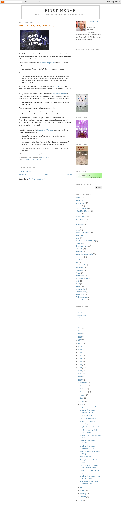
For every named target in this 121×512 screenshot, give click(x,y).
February (83, 494)
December (84, 383)
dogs (77, 262)
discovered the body (60, 94)
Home (46, 175)
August (83, 395)
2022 (80, 340)
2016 (80, 358)
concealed (56, 86)
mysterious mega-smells (84, 254)
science (78, 206)
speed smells (80, 289)
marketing (79, 200)
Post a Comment (25, 171)
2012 (80, 371)
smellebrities (80, 219)
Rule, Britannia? (85, 457)
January (83, 497)
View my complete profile (86, 43)
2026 (80, 328)
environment (80, 235)
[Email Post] (49, 157)
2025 (80, 331)
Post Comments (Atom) (37, 179)
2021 (80, 343)
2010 (80, 377)
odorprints (79, 249)
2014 (80, 365)
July (82, 398)
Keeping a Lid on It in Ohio (89, 407)
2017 (80, 355)
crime (28, 159)
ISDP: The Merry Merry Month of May (36, 25)
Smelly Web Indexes (83, 233)
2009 (80, 380)
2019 (80, 349)
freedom (78, 286)
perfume (78, 214)
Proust (78, 273)
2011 (80, 374)
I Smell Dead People (39, 159)
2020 (80, 346)
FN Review (79, 270)
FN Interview (80, 294)
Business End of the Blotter (85, 241)
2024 (80, 334)
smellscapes (80, 203)
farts (77, 238)
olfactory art (80, 224)
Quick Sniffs (80, 259)
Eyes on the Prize (86, 415)
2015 (80, 361)
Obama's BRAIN (81, 300)
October (83, 389)
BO (77, 227)
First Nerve (60, 10)
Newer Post (23, 175)
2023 (80, 337)
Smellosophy (80, 318)
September (84, 392)
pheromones (80, 275)
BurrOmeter (80, 257)
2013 (80, 368)
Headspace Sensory (83, 310)
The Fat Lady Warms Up (88, 418)
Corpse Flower (81, 292)
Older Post (68, 175)
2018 (80, 352)
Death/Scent (80, 312)
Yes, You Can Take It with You (90, 427)
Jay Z (78, 284)
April (82, 487)
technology (79, 267)
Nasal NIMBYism (82, 278)
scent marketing (81, 265)
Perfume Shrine (81, 315)
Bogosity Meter (81, 216)
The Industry (80, 222)
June (82, 401)
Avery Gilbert (95, 21)
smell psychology (82, 208)
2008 (80, 500)
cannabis (79, 243)
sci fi (77, 281)
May (82, 404)
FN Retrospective (82, 297)
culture (78, 198)
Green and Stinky (82, 246)
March (82, 490)
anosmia (79, 251)
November (84, 386)
